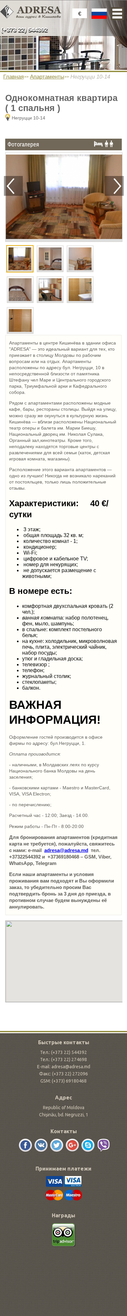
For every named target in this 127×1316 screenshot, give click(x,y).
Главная (13, 77)
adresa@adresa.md (66, 850)
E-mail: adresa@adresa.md (63, 1066)
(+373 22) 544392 (24, 29)
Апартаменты (47, 77)
